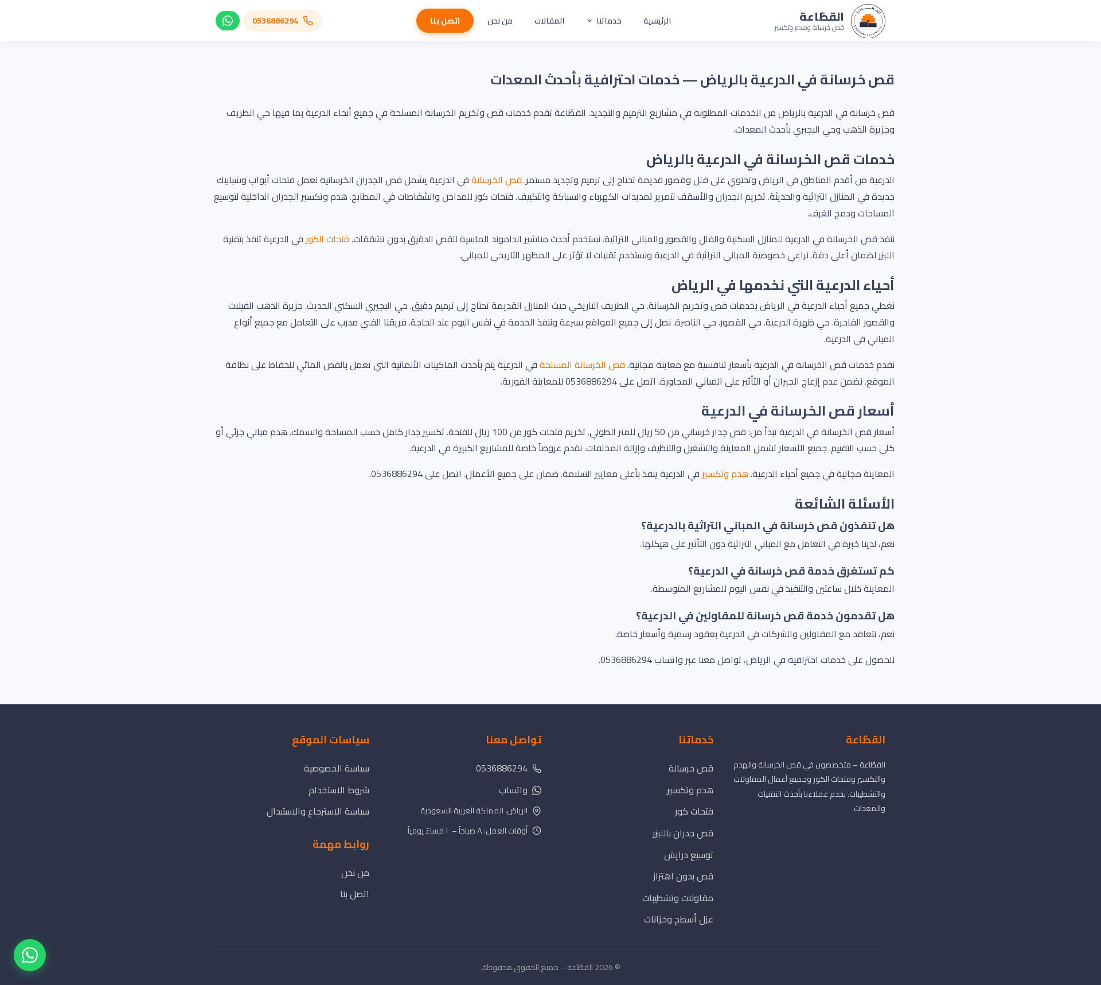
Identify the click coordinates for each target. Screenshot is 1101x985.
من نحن (500, 20)
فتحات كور (694, 811)
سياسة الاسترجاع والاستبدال (318, 811)
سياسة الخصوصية (336, 768)
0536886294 (502, 768)
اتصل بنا (445, 20)
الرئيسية (657, 20)
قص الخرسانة (496, 179)
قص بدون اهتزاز (683, 876)
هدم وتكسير (725, 473)
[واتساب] (228, 20)
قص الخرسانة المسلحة (582, 364)
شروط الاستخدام (339, 789)
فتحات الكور (327, 238)
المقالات (549, 20)
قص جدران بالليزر (683, 832)
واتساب (513, 789)
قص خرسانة (691, 768)
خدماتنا (609, 20)
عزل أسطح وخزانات (678, 919)
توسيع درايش (688, 854)
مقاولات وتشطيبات (677, 897)
